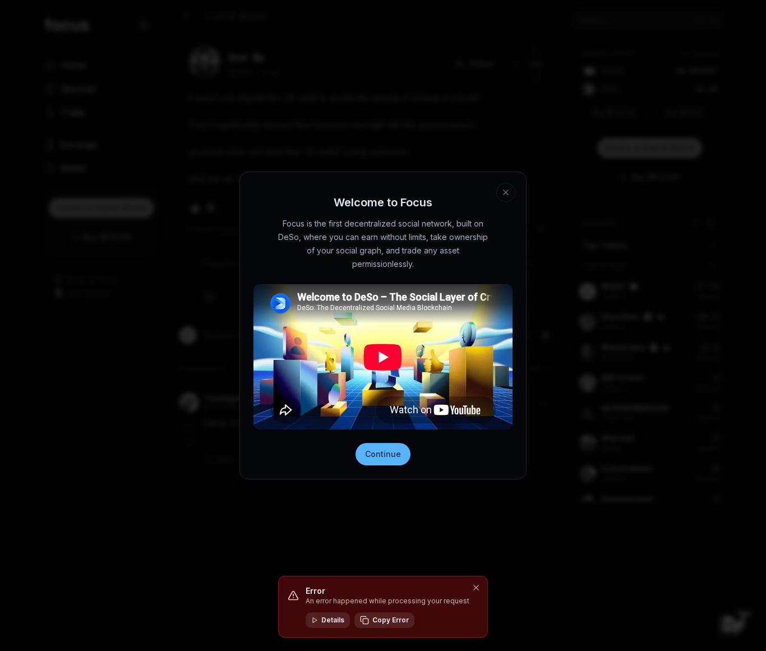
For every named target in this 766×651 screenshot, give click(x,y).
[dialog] (383, 607)
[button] (476, 587)
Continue (383, 454)
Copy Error (390, 620)
